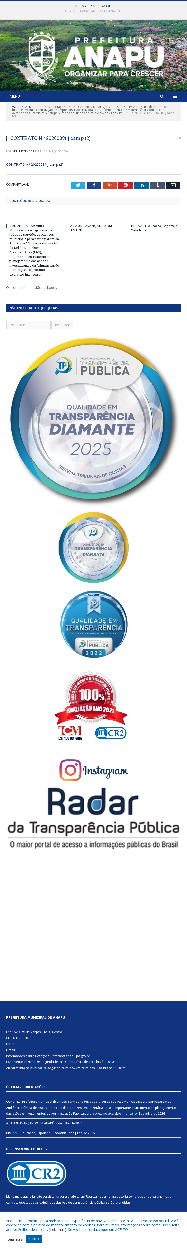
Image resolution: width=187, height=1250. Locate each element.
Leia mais (57, 1229)
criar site (35, 1196)
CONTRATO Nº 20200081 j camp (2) (34, 164)
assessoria (119, 1196)
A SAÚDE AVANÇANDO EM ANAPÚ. (92, 11)
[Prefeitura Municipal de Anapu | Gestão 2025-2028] (93, 56)
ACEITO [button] (33, 1239)
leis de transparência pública (83, 1202)
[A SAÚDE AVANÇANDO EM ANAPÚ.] (93, 217)
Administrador (23, 151)
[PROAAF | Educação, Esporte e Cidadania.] (154, 217)
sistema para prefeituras (65, 1196)
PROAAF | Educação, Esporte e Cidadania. (36, 1133)
